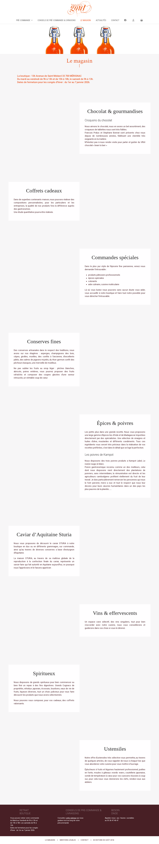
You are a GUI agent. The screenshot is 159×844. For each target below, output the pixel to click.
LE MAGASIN (50, 840)
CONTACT (84, 840)
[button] (141, 20)
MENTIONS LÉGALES (68, 840)
